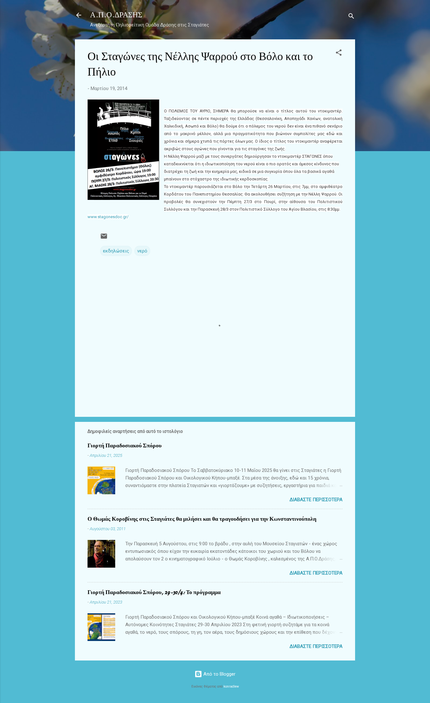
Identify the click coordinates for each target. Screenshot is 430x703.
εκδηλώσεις (116, 251)
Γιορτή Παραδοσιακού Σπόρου (124, 446)
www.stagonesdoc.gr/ (108, 216)
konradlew (231, 686)
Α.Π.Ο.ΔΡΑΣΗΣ (116, 15)
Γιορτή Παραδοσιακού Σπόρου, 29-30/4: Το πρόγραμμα (154, 592)
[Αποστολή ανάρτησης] (104, 238)
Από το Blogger (218, 674)
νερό (142, 251)
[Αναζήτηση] (351, 17)
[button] (338, 54)
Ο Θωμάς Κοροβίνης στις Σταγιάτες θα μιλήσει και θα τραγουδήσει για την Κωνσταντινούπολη (202, 519)
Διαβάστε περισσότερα (316, 499)
